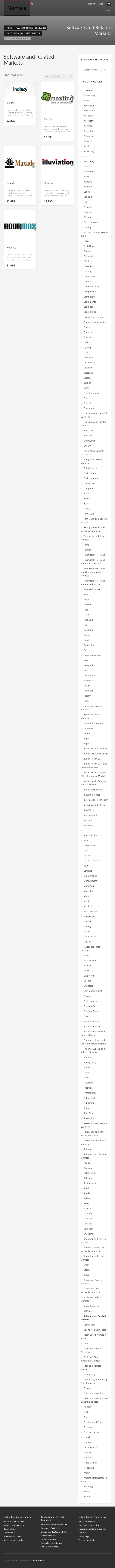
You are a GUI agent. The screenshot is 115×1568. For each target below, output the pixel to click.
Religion (88, 1178)
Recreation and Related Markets (94, 1142)
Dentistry (88, 357)
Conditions (89, 306)
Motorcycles (90, 936)
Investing (88, 825)
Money (87, 931)
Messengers (90, 916)
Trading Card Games (94, 1422)
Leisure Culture (91, 860)
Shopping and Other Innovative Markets (92, 1249)
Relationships (90, 1173)
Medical (88, 906)
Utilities (87, 1452)
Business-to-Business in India (94, 234)
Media (87, 901)
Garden (87, 640)
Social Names (9, 1532)
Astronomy (89, 161)
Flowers (87, 604)
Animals (88, 125)
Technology (89, 1374)
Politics (87, 1077)
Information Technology (96, 799)
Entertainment (91, 468)
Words (87, 1491)
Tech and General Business (91, 1350)
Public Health (90, 1098)
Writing (87, 1496)
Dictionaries (90, 362)
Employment (90, 440)
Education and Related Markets (93, 423)
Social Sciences (91, 1306)
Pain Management (93, 990)
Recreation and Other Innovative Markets (93, 1133)
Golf (86, 670)
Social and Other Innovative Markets (90, 1290)
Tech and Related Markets (91, 1367)
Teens (87, 1388)
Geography (89, 665)
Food (86, 609)
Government (90, 675)
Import (87, 738)
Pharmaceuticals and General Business (93, 1033)
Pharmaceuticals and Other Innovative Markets (93, 1042)
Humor (87, 733)
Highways (88, 690)
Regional (88, 1168)
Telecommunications (94, 1393)
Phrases (88, 1067)
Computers (89, 296)
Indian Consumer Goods (96, 753)
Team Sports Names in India (93, 1336)
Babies (87, 191)
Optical (87, 980)
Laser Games (90, 845)
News (86, 970)
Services (88, 1223)
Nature (87, 965)
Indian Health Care (93, 758)
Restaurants (90, 1183)
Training (88, 1427)
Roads (87, 1193)
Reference (89, 1149)
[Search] (105, 70)
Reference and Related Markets (94, 1156)
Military (87, 921)
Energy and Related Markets (92, 461)
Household (89, 728)
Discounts (89, 372)
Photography (90, 1062)
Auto (86, 166)
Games (87, 635)
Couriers (88, 337)
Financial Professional (95, 554)
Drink (86, 387)
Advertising (89, 105)
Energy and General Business (92, 452)
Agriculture (89, 110)
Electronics (89, 435)
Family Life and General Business (94, 520)
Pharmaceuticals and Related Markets (93, 1050)
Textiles (87, 1406)
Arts (86, 156)
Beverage (88, 212)
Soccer (87, 1269)
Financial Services (93, 589)
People (87, 996)
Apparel (88, 141)
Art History (89, 151)
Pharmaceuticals (92, 1026)
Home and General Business (92, 708)
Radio (86, 1108)
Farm (86, 544)
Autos (86, 176)
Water (87, 1472)
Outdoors (88, 985)
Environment (90, 473)
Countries (88, 332)
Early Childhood (92, 393)
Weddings (89, 1486)
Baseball (88, 207)
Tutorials (88, 1442)
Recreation (89, 1118)
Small (86, 1264)
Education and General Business (94, 415)
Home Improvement (94, 723)
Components (90, 291)
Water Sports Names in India (94, 1479)
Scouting (88, 1213)
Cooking (88, 327)
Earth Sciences (91, 403)
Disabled (88, 367)
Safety (87, 1198)
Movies (87, 941)
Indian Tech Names (93, 789)
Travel (87, 1437)
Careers (87, 240)
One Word (89, 975)
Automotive (89, 171)
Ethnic (87, 493)
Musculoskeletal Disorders (90, 948)
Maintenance (90, 875)
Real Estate (89, 1113)
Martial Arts (90, 891)
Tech (86, 1343)
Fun (85, 624)
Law (86, 850)
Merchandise (90, 911)
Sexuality (88, 1228)
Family (87, 508)
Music (87, 955)
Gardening (89, 645)
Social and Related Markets (91, 1299)
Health (87, 685)
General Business (92, 655)
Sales (86, 1203)
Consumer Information (95, 322)
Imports (87, 743)
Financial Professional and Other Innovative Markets (93, 572)
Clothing (88, 271)
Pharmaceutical (91, 1021)
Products (88, 1087)
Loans (87, 865)
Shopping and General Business (93, 1240)
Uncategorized (91, 1447)
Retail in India (10, 1529)
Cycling (87, 347)
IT (85, 830)
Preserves (88, 1082)
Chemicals (89, 256)
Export (87, 498)
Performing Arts (92, 1001)
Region (87, 1162)
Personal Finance (92, 1011)
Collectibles (89, 276)
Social (87, 1274)
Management (90, 880)
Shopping (88, 1233)
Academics (89, 90)
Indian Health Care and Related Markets (94, 783)
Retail (86, 1188)
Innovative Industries (94, 804)
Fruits (86, 614)
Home (87, 700)
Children (88, 261)
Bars (86, 201)
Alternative (89, 120)
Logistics (88, 870)
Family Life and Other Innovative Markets (93, 529)
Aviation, (88, 186)
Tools (86, 1412)
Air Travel (88, 115)
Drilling (87, 382)
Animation (89, 131)
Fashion (87, 549)
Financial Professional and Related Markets (93, 582)
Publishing (89, 1102)
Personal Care (91, 1006)
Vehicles (88, 1457)
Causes (87, 251)
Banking (88, 196)
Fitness (87, 599)
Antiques (88, 136)
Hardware (89, 680)
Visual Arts (89, 1467)
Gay (85, 650)
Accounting (89, 95)
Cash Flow (89, 246)
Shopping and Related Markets (93, 1258)
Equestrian (89, 483)
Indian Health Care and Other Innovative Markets (94, 774)
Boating (87, 227)
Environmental (91, 478)
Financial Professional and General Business (93, 561)
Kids (86, 840)
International (90, 815)
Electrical (88, 430)
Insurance (89, 809)
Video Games (90, 1462)
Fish (86, 594)
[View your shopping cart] (32, 4)
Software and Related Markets (93, 1318)
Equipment (89, 488)
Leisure (87, 855)
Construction (90, 311)
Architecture (90, 146)
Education (89, 408)
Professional (90, 1092)
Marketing (89, 885)
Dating (87, 352)
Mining (87, 926)
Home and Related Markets (91, 716)
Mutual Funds (91, 960)
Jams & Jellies (90, 835)
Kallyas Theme (37, 1560)
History (87, 695)
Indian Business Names (95, 748)
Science (87, 1208)
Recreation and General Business (94, 1125)
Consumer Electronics (95, 317)
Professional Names (12, 1536)
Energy (87, 445)
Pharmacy (89, 1057)
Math (86, 896)
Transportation (91, 1432)
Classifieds (89, 266)
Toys (86, 1417)
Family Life (89, 513)
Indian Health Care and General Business (94, 765)
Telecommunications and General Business (95, 1400)
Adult (86, 100)
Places (87, 1072)
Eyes (86, 503)
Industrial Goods (92, 794)
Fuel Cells (88, 619)
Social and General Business (92, 1282)
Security (88, 1218)
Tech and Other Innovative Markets (90, 1359)
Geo (86, 660)
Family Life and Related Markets (94, 538)
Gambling (88, 629)
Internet (88, 820)
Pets (86, 1016)
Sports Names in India (95, 1329)
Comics (87, 281)
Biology (87, 217)
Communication (92, 286)
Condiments (90, 301)
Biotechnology (91, 222)
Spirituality (89, 1324)
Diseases (88, 377)
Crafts (87, 342)
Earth (86, 398)
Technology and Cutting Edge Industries (94, 1381)
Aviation (88, 181)
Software (88, 1310)
